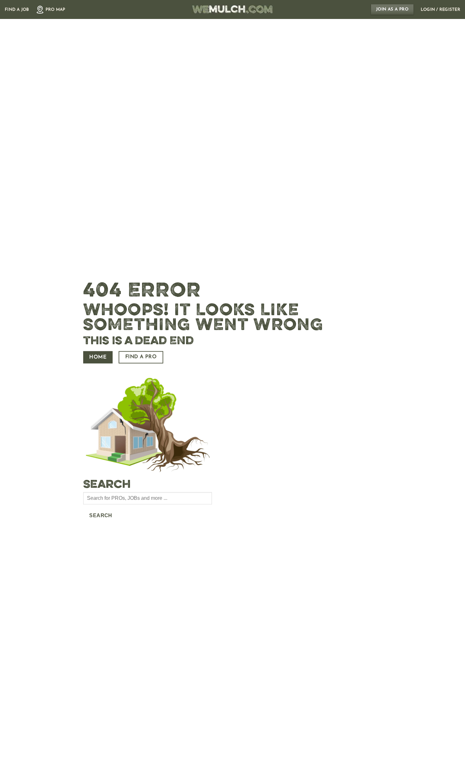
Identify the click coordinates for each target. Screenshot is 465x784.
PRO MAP (55, 10)
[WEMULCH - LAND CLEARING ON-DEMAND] (232, 9)
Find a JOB (17, 10)
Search (100, 515)
